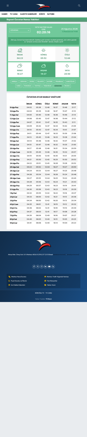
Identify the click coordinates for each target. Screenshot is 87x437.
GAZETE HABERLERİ (28, 14)
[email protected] (59, 254)
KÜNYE (42, 14)
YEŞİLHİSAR (47, 86)
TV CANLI (14, 14)
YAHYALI (37, 86)
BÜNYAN (24, 81)
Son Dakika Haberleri (18, 285)
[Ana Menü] (8, 6)
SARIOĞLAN (70, 81)
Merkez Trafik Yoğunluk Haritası (58, 277)
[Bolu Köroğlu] (43, 6)
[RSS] (53, 266)
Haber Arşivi (51, 285)
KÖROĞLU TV (39, 293)
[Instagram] (41, 266)
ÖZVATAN (58, 86)
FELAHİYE (40, 81)
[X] (38, 266)
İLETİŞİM (50, 14)
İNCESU (67, 86)
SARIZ (18, 86)
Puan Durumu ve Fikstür (19, 281)
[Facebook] (34, 266)
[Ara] (79, 5)
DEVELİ (32, 81)
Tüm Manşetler (52, 281)
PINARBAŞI (59, 81)
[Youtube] (49, 266)
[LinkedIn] (45, 266)
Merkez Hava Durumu (18, 277)
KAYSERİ (49, 81)
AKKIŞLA (14, 81)
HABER (4, 14)
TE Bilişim (49, 299)
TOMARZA (27, 86)
